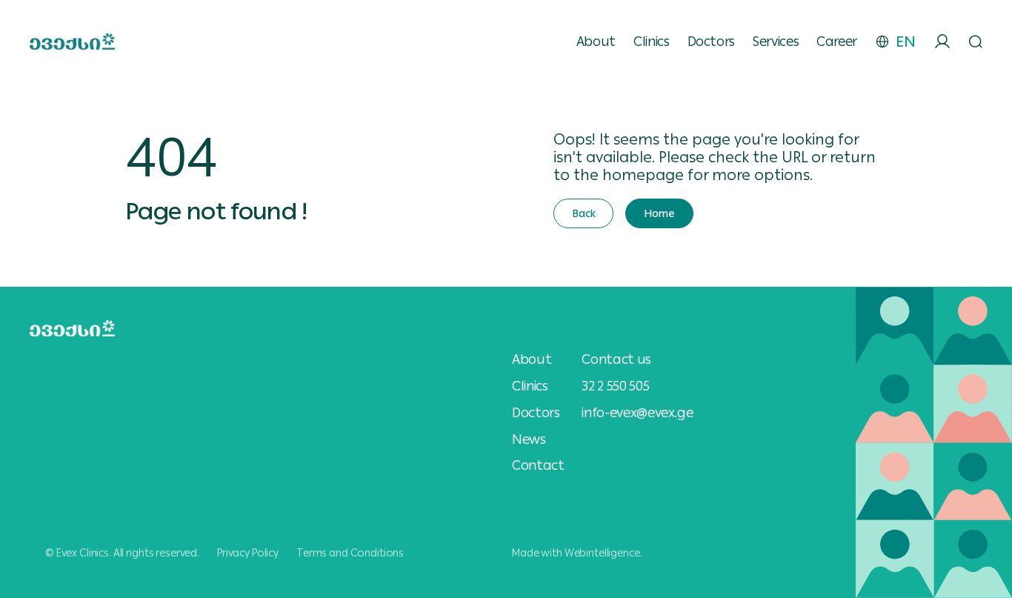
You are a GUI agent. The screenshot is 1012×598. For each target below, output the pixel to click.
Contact (538, 465)
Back (583, 213)
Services (776, 41)
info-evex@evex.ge (637, 412)
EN (906, 41)
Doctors (711, 41)
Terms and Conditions (350, 552)
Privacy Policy (248, 552)
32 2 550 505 (615, 385)
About (596, 41)
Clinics (651, 41)
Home (659, 213)
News (529, 439)
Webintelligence (602, 552)
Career (836, 41)
